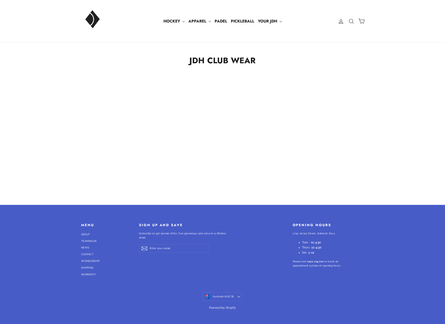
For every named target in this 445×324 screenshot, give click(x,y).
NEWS (85, 247)
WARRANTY (88, 274)
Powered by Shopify (222, 307)
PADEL (221, 21)
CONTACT (87, 254)
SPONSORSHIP (90, 261)
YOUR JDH (268, 21)
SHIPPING (87, 267)
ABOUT (85, 234)
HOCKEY (172, 21)
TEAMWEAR (88, 241)
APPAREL (197, 21)
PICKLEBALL (242, 21)
